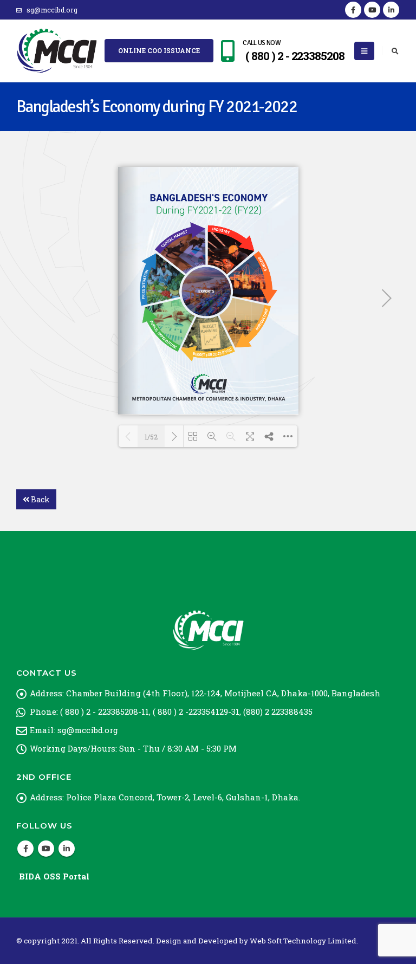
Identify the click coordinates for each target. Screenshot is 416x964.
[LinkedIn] (391, 10)
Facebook (25, 848)
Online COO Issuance (159, 50)
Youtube (46, 848)
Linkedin (66, 848)
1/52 (151, 437)
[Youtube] (372, 10)
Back (39, 499)
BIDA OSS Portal (54, 876)
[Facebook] (353, 10)
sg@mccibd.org (52, 9)
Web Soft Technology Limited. (304, 941)
